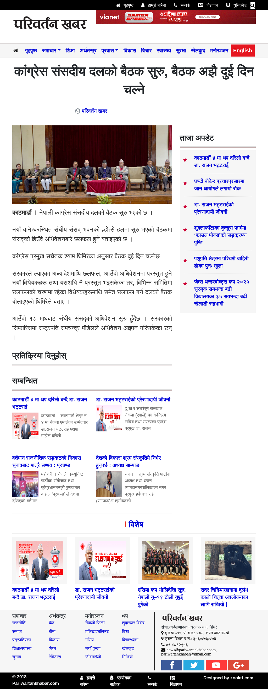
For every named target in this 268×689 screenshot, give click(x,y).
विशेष (136, 524)
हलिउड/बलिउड (97, 631)
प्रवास (108, 50)
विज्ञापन (211, 5)
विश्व (125, 631)
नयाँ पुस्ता (92, 648)
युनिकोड (239, 5)
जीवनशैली (93, 656)
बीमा (52, 631)
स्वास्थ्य (164, 50)
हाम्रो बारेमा (156, 5)
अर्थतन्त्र (88, 50)
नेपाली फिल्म (95, 622)
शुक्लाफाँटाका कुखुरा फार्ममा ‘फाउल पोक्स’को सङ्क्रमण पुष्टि (220, 235)
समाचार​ (49, 50)
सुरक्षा (181, 50)
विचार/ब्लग (130, 639)
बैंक (51, 622)
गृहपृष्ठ (127, 5)
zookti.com (241, 677)
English (242, 50)
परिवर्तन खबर (94, 111)
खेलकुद (198, 50)
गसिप (89, 639)
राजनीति (19, 622)
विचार (146, 50)
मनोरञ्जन (219, 50)
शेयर (52, 648)
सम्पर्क (184, 5)
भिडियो (127, 656)
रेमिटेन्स (55, 656)
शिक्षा (70, 50)
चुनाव (16, 656)
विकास (130, 50)
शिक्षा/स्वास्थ (21, 648)
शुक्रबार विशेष (133, 622)
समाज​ (17, 631)
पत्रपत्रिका (21, 639)
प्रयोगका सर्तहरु (120, 681)
